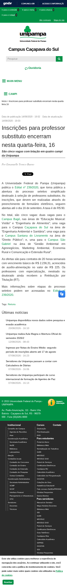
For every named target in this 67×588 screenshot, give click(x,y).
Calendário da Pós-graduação (49, 476)
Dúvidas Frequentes (45, 492)
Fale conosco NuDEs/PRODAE (49, 489)
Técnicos (13, 509)
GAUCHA (40, 479)
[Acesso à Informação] (56, 405)
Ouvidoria (34, 67)
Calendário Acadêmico (46, 472)
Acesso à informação (53, 3)
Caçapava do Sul (36, 227)
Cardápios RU (42, 469)
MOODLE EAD (43, 459)
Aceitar (8, 582)
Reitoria (11, 304)
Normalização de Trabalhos (48, 449)
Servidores (12, 502)
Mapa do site (59, 20)
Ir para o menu (29, 10)
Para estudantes (45, 438)
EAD (39, 435)
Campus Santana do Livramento (26, 235)
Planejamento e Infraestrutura (21, 496)
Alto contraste (45, 20)
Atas (11, 435)
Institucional (14, 425)
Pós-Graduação (43, 432)
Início (4, 101)
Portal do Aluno (43, 442)
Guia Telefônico (43, 533)
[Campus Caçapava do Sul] (33, 43)
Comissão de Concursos (19, 462)
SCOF (12, 489)
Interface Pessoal (17, 492)
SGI (38, 549)
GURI (39, 452)
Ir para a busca (47, 10)
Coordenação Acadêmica (18, 439)
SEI (38, 512)
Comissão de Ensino (18, 465)
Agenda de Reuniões (18, 432)
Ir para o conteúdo (10, 10)
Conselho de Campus (16, 429)
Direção (11, 455)
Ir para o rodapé (9, 15)
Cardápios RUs (43, 536)
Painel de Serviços (44, 462)
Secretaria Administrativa (19, 482)
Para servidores (45, 499)
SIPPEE (40, 543)
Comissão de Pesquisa (19, 472)
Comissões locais (14, 459)
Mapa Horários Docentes (47, 506)
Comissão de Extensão (19, 469)
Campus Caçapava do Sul (33, 49)
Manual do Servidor (44, 502)
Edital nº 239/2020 (26, 187)
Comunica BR (28, 3)
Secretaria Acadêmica (18, 442)
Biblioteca (13, 449)
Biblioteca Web (43, 445)
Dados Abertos (43, 496)
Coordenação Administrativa (19, 479)
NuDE (12, 445)
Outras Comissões (17, 476)
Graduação (41, 429)
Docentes (13, 506)
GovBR (7, 3)
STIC (12, 499)
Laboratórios (15, 452)
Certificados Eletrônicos (46, 465)
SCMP (12, 486)
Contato (57, 425)
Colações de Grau (44, 482)
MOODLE (40, 455)
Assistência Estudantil (45, 486)
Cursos (40, 425)
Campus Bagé (11, 219)
